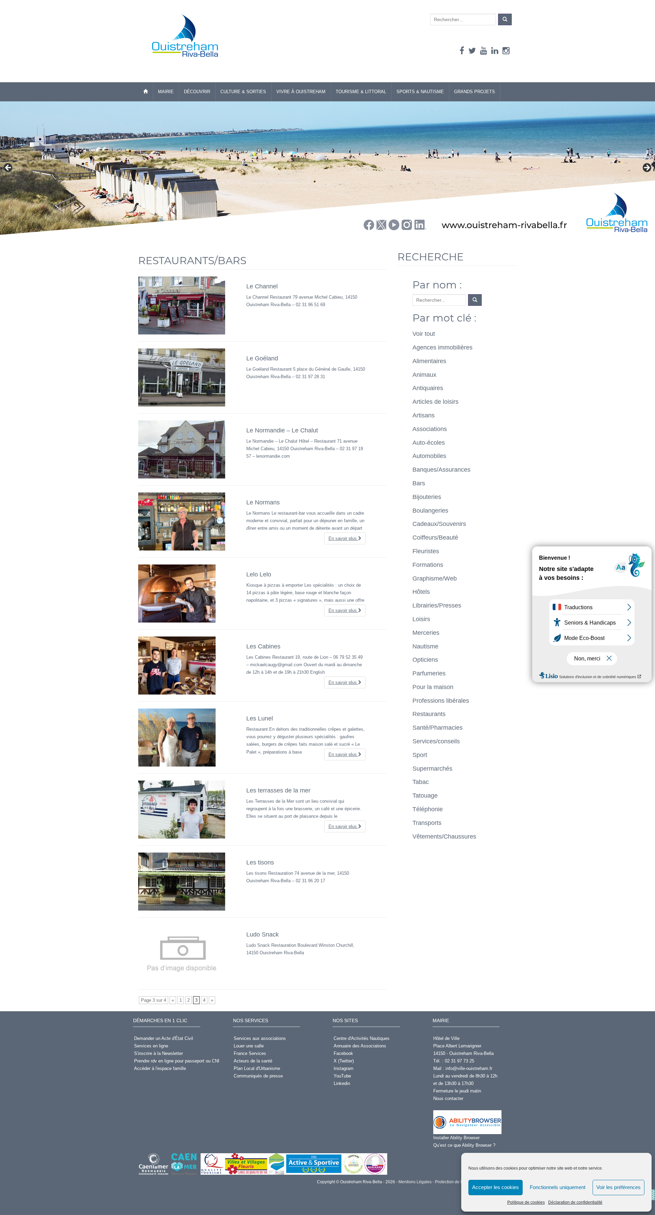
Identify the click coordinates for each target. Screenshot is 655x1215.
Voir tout (423, 333)
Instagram (343, 1068)
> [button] (646, 168)
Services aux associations (260, 1038)
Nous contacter (448, 1098)
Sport (419, 755)
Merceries (425, 632)
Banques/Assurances (441, 469)
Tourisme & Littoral (361, 91)
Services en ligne (151, 1045)
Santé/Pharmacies (437, 727)
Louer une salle (249, 1045)
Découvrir (197, 91)
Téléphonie (427, 809)
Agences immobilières (442, 347)
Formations (427, 564)
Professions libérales (440, 700)
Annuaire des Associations (360, 1045)
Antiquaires (427, 388)
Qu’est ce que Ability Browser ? (464, 1145)
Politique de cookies (526, 1202)
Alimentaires (429, 361)
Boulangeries (430, 510)
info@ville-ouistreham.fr (469, 1068)
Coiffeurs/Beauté (435, 537)
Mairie (166, 91)
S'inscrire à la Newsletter (158, 1053)
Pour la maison (432, 687)
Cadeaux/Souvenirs (439, 523)
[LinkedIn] (494, 50)
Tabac (420, 781)
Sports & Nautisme (420, 91)
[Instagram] (506, 50)
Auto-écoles (428, 442)
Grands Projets (474, 91)
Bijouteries (426, 497)
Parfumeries (429, 673)
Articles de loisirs (435, 401)
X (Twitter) (344, 1060)
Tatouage (425, 795)
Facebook (343, 1053)
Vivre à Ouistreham (300, 91)
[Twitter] (472, 50)
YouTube (342, 1075)
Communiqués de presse (258, 1075)
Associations (429, 429)
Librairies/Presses (436, 605)
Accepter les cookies (495, 1187)
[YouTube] (483, 50)
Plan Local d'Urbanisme (257, 1068)
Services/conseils (436, 741)
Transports (426, 822)
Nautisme (425, 646)
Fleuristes (425, 551)
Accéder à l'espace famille (160, 1068)
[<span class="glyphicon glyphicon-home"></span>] (145, 91)
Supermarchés (432, 768)
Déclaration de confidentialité (575, 1202)
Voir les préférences (618, 1187)
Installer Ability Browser (456, 1137)
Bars (418, 483)
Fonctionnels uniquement (557, 1187)
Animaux (424, 374)
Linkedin (342, 1083)
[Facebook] (462, 50)
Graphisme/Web (434, 578)
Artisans (423, 415)
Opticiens (425, 659)
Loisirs (421, 619)
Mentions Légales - (415, 1182)
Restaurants (429, 714)
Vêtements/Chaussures (444, 836)
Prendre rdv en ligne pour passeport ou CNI (176, 1060)
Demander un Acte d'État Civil (163, 1038)
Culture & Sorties (243, 91)
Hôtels (421, 591)
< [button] (8, 168)
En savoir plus (343, 538)
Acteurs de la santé (253, 1060)
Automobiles (429, 456)
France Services (250, 1053)
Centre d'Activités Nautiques (362, 1038)
